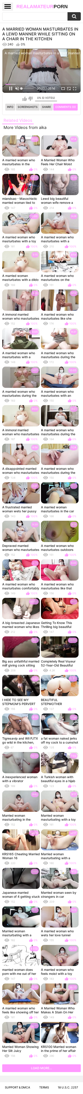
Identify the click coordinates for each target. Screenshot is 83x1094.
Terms (44, 1087)
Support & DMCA (17, 1087)
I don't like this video (30, 99)
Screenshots (28, 107)
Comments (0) (65, 107)
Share (46, 107)
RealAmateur (42, 6)
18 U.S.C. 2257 (68, 1087)
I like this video (24, 99)
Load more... (41, 1068)
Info (10, 107)
